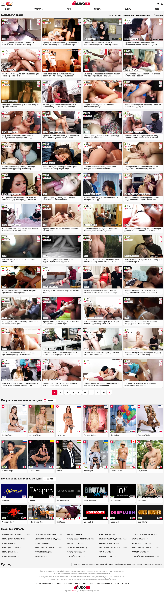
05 (79, 392)
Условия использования (44, 583)
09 (104, 392)
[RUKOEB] (81, 3)
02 (61, 392)
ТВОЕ (157, 9)
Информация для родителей (108, 583)
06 (85, 392)
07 (91, 392)
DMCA (77, 583)
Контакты (126, 583)
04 (73, 392)
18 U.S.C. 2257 (88, 583)
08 (97, 392)
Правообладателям (64, 583)
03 (67, 392)
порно (74, 591)
